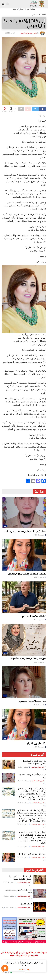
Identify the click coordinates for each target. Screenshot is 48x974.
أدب (38, 15)
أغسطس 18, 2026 (39, 577)
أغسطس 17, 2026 (39, 620)
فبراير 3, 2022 (10, 33)
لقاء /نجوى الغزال (36, 743)
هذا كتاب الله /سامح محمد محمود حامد (25, 531)
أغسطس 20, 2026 (23, 767)
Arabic (7, 972)
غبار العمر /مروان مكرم (34, 616)
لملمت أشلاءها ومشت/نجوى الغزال (27, 574)
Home (44, 15)
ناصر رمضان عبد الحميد (29, 33)
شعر (33, 15)
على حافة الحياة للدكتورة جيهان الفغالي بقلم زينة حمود (34, 762)
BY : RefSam (24, 969)
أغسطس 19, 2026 (39, 535)
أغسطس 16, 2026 (39, 662)
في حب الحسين (26, 904)
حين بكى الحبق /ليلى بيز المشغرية (28, 658)
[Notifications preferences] (4, 968)
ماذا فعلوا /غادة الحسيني (32, 701)
